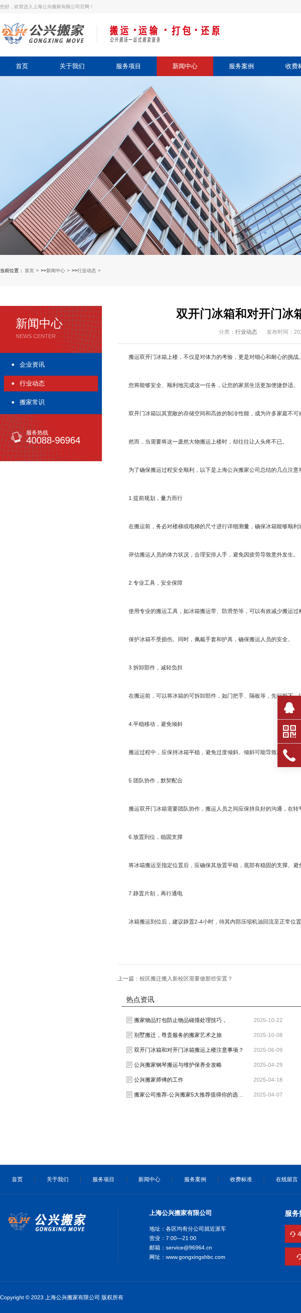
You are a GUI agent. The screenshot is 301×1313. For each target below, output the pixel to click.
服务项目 (128, 66)
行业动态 (86, 270)
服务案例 (241, 66)
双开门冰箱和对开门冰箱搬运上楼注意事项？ (189, 1050)
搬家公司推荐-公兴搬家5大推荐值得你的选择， (191, 1094)
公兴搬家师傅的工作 (158, 1080)
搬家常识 (32, 402)
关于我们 (72, 66)
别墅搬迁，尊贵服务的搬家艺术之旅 (178, 1035)
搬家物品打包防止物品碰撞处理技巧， (180, 1020)
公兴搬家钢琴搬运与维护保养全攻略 (178, 1065)
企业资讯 (32, 364)
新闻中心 (185, 66)
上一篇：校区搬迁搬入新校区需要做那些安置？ (175, 978)
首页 (22, 66)
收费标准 (241, 1179)
